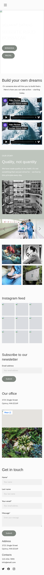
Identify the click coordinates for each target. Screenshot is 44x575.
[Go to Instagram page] (14, 569)
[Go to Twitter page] (3, 569)
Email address (8, 366)
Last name (6, 489)
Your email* (7, 501)
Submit (9, 379)
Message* (6, 513)
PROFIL (8, 56)
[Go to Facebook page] (8, 569)
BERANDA (9, 48)
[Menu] (5, 5)
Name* (5, 477)
